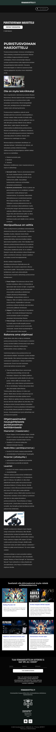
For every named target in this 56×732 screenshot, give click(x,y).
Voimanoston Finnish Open (38, 636)
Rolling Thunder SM (9, 605)
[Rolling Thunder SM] (14, 595)
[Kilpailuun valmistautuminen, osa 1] (14, 627)
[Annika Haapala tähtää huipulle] (41, 595)
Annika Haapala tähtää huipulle (40, 604)
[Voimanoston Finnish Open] (41, 627)
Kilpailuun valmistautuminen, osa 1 (14, 636)
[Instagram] (30, 721)
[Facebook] (26, 721)
